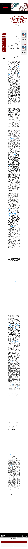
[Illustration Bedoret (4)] (19, 10)
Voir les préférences (14, 546)
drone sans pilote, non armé (12, 213)
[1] (10, 41)
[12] (15, 281)
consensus (15, 154)
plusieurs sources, (10, 384)
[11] (17, 271)
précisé (9, 165)
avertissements (17, 328)
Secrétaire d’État (11, 326)
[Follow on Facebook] (3, 58)
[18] (11, 404)
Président (18, 325)
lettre (10, 113)
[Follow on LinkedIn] (4, 58)
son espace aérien (11, 138)
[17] (19, 375)
